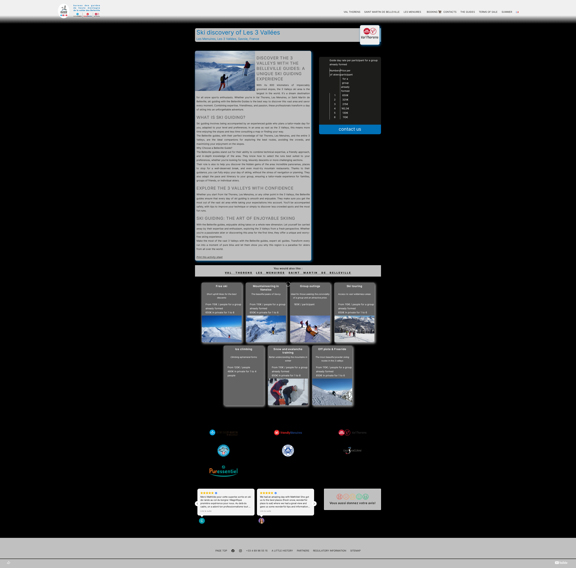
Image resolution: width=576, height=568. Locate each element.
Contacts (449, 11)
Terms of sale (488, 11)
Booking (432, 11)
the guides (467, 11)
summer (507, 11)
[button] (314, 503)
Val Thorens (352, 11)
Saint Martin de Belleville (382, 11)
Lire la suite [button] (206, 511)
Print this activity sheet (209, 257)
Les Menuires (412, 11)
